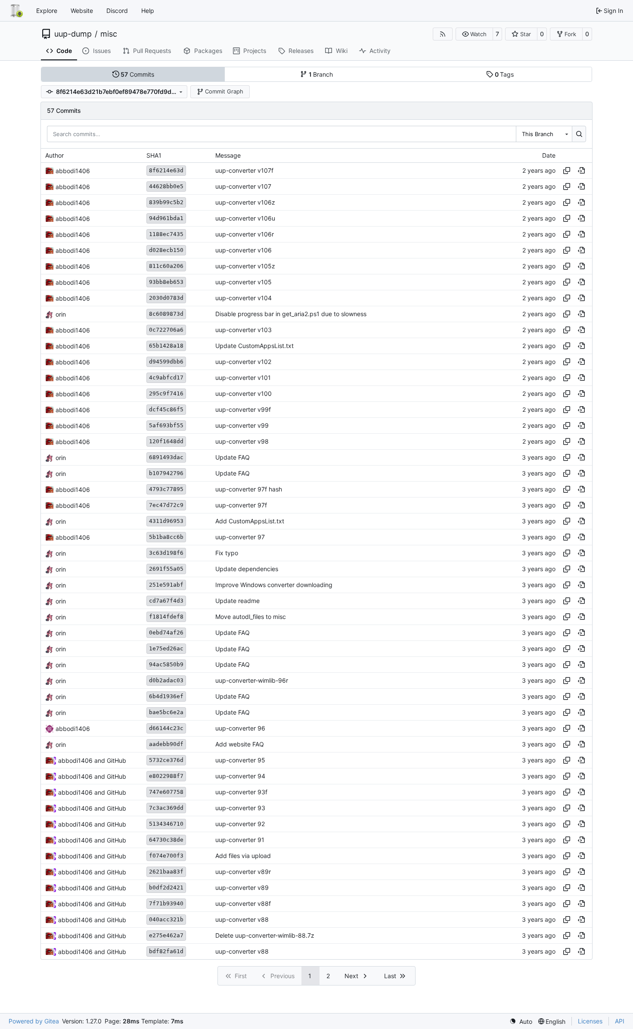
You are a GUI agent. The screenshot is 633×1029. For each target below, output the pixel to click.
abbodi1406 (73, 170)
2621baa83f (166, 871)
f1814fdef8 (166, 616)
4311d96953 (166, 521)
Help (147, 10)
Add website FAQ (239, 744)
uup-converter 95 (240, 760)
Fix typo (226, 553)
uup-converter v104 (243, 298)
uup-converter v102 (243, 362)
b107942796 (166, 473)
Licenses (590, 1021)
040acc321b (166, 919)
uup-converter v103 (243, 330)
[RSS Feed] (443, 34)
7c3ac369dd (166, 808)
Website (82, 10)
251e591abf (166, 584)
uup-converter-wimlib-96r (251, 680)
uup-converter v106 (243, 250)
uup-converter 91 (239, 840)
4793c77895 (166, 489)
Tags (504, 74)
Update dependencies (246, 569)
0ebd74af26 (166, 632)
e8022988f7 (166, 776)
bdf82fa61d (166, 951)
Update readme (237, 601)
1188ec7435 (166, 234)
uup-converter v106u (245, 218)
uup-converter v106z (245, 202)
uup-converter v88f (243, 904)
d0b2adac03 (166, 680)
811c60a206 (166, 266)
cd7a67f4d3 (166, 600)
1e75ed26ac (166, 648)
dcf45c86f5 (166, 409)
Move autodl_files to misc (250, 617)
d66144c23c (166, 728)
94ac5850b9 (166, 664)
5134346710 (166, 824)
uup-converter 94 (240, 776)
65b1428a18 (166, 345)
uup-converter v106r (244, 234)
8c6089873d (166, 314)
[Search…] (579, 134)
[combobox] (544, 134)
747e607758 (166, 792)
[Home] (16, 11)
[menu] (520, 1021)
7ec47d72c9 (166, 505)
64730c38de (166, 839)
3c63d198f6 (166, 553)
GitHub (116, 760)
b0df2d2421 (166, 887)
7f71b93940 (166, 903)
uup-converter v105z (245, 266)
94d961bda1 (166, 218)
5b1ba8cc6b (166, 537)
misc (108, 34)
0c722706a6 (166, 329)
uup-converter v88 (242, 919)
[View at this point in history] (581, 170)
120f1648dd (166, 441)
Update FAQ (232, 457)
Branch (321, 74)
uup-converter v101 (243, 378)
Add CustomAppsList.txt (249, 521)
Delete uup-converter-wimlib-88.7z (264, 935)
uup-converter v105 (243, 282)
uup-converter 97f (241, 505)
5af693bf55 (166, 425)
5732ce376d (166, 760)
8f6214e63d (166, 170)
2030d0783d (166, 298)
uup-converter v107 (243, 186)
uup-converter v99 (242, 425)
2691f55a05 (166, 569)
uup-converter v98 (242, 441)
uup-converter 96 (240, 728)
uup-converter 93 (240, 808)
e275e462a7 (166, 935)
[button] (474, 34)
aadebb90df (166, 744)
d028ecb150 (166, 250)
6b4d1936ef (166, 696)
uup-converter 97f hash (248, 489)
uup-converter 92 (240, 824)
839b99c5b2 (166, 202)
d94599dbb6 (166, 361)
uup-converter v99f (243, 409)
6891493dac (166, 457)
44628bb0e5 (166, 186)
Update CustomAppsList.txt (254, 346)
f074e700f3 (166, 855)
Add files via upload (243, 856)
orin (61, 314)
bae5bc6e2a (166, 712)
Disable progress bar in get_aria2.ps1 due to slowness (290, 314)
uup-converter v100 (243, 394)
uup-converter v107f (244, 170)
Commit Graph (224, 91)
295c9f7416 (166, 393)
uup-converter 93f (241, 792)
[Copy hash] (566, 170)
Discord (117, 10)
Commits (137, 74)
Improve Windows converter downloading (273, 585)
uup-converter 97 (240, 537)
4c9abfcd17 (166, 377)
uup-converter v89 (242, 888)
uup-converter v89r (243, 872)
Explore (46, 10)
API (619, 1021)
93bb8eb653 (166, 282)
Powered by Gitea (34, 1021)
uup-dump (73, 34)
